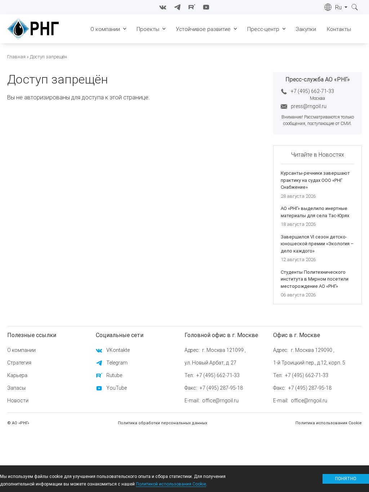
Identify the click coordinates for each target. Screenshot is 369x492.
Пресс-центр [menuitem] (263, 29)
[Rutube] (191, 7)
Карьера (17, 375)
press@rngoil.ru (308, 106)
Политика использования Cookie (328, 422)
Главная (16, 57)
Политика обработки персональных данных (162, 422)
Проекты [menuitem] (148, 29)
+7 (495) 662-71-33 (312, 91)
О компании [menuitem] (105, 29)
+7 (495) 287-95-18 (221, 388)
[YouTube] (206, 7)
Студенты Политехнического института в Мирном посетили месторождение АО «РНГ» (314, 279)
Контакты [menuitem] (339, 29)
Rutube (114, 375)
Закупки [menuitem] (306, 29)
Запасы (16, 388)
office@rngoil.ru (220, 400)
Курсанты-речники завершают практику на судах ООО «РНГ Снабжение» (315, 180)
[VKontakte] (162, 7)
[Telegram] (177, 7)
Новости (17, 400)
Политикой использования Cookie (171, 484)
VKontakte (118, 350)
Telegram (117, 362)
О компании (21, 350)
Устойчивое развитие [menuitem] (203, 29)
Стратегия (19, 362)
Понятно (345, 478)
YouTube (116, 388)
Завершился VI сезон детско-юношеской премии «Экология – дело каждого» (317, 244)
